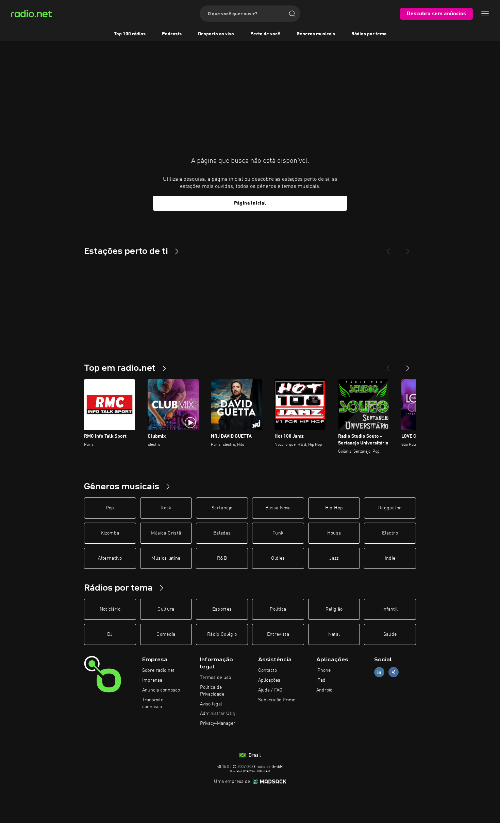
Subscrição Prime (276, 700)
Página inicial (250, 203)
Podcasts (172, 34)
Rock (166, 508)
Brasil (254, 755)
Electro (390, 533)
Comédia (165, 634)
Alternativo (110, 558)
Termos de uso (215, 677)
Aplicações (269, 680)
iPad (321, 680)
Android (324, 690)
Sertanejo (222, 508)
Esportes (222, 609)
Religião (334, 609)
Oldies (278, 558)
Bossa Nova (278, 508)
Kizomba (110, 533)
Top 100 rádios (130, 34)
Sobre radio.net (158, 670)
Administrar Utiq (217, 713)
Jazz (333, 558)
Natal (334, 634)
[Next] (408, 249)
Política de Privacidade (212, 691)
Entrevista (278, 634)
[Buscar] (292, 14)
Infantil (390, 609)
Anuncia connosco (161, 690)
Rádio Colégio (222, 634)
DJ (110, 634)
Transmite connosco (152, 703)
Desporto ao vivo (216, 34)
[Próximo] (408, 365)
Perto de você (265, 34)
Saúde (390, 634)
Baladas (222, 533)
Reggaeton (390, 508)
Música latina (166, 558)
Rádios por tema (368, 34)
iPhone (323, 670)
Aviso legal (211, 704)
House (334, 533)
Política (278, 609)
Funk (277, 533)
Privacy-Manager (217, 723)
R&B (222, 558)
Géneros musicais (316, 34)
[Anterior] (388, 365)
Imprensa (152, 680)
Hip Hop (334, 508)
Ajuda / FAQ (270, 690)
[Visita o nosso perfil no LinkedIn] (379, 672)
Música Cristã (166, 533)
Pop (110, 508)
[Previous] (388, 249)
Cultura (165, 609)
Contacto (267, 670)
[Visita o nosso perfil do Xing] (393, 672)
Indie (390, 558)
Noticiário (110, 609)
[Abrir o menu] (485, 14)
